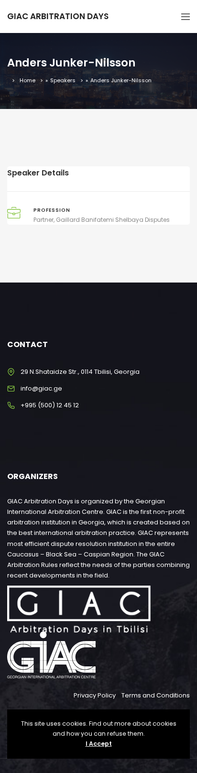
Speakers (63, 80)
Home (27, 80)
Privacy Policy (95, 695)
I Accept (99, 744)
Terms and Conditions (155, 695)
